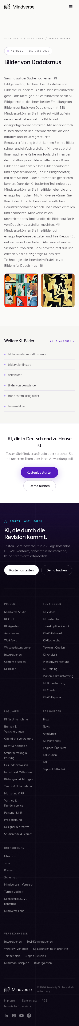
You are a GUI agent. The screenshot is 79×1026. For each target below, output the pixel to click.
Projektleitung (13, 819)
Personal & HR (13, 812)
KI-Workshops (52, 740)
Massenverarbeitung (56, 661)
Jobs (7, 863)
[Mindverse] (19, 6)
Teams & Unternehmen (18, 786)
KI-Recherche (51, 640)
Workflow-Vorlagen (16, 948)
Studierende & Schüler (18, 834)
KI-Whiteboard (52, 633)
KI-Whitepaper (52, 697)
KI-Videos (49, 612)
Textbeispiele (12, 955)
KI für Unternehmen (16, 719)
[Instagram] (14, 1015)
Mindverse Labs (14, 911)
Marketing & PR (14, 793)
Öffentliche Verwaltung (18, 738)
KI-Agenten (11, 626)
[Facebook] (29, 1015)
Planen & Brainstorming (58, 676)
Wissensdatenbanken (18, 647)
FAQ (45, 762)
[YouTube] (21, 1015)
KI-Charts (49, 690)
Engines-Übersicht (54, 747)
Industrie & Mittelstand (18, 772)
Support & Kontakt (55, 769)
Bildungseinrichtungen (18, 779)
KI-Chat (9, 619)
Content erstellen (15, 661)
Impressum (10, 1000)
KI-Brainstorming (54, 683)
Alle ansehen (62, 341)
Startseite (13, 38)
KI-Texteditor (51, 619)
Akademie (49, 733)
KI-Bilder (35, 38)
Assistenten (11, 633)
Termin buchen (13, 891)
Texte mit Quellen (54, 647)
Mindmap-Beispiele (16, 963)
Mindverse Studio (15, 612)
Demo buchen (39, 486)
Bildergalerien (43, 963)
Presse (8, 870)
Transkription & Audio (56, 626)
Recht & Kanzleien (15, 745)
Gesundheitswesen (16, 765)
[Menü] (70, 7)
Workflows (10, 640)
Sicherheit (10, 877)
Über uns (10, 856)
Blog (46, 719)
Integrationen (13, 654)
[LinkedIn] (6, 1015)
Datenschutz (29, 1000)
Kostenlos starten (39, 472)
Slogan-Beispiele (36, 955)
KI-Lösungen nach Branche (50, 948)
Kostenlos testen (21, 570)
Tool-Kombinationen (40, 941)
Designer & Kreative (16, 826)
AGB (44, 1000)
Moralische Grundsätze (17, 1006)
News (46, 726)
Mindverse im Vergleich (18, 884)
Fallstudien (50, 755)
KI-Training (50, 668)
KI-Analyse (50, 654)
